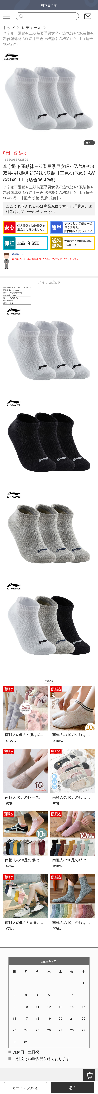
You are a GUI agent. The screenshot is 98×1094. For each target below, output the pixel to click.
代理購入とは (18, 254)
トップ (9, 27)
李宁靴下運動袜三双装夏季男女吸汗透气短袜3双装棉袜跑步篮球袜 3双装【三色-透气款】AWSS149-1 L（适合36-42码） (48, 38)
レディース (31, 27)
